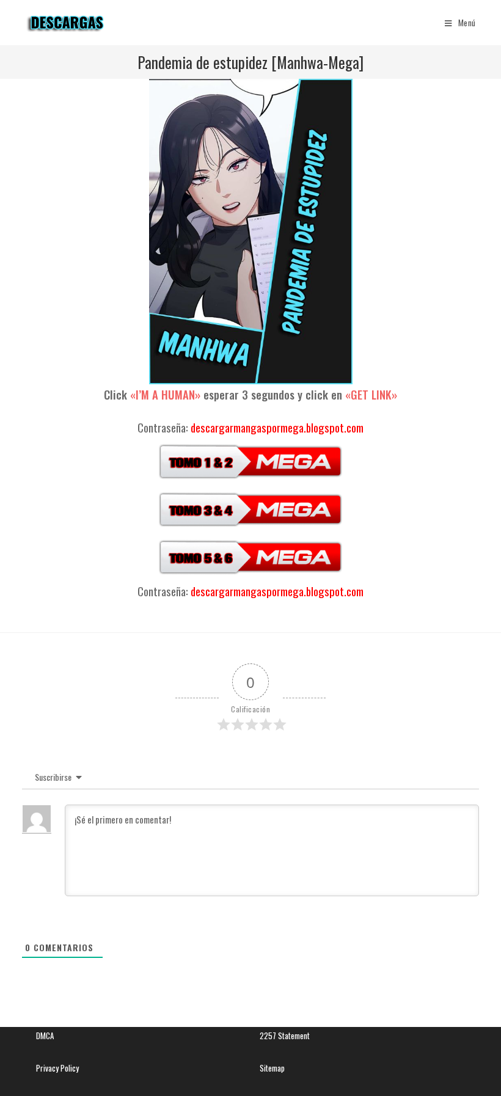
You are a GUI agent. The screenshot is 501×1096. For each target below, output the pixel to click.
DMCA (45, 1035)
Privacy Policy (57, 1068)
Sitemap (272, 1068)
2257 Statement (285, 1035)
